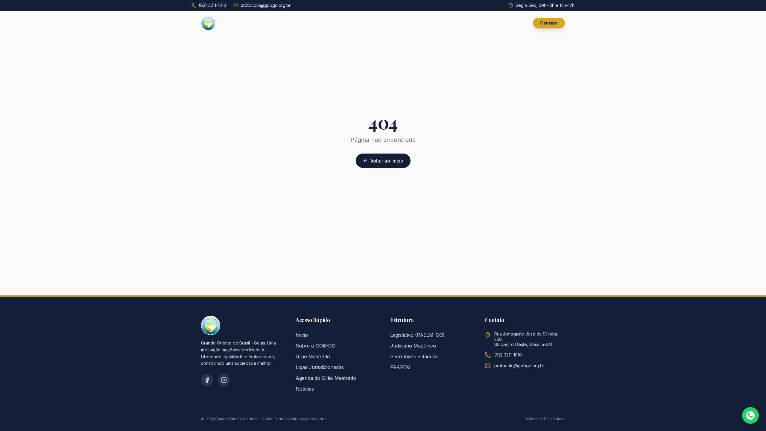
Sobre (358, 22)
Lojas (443, 22)
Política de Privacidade (545, 419)
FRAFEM (400, 367)
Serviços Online (504, 22)
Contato (549, 22)
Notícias (468, 22)
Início (335, 22)
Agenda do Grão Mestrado (326, 378)
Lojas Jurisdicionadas (320, 367)
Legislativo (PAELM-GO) (417, 335)
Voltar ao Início (386, 161)
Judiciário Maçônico (413, 346)
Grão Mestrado (313, 356)
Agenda (419, 22)
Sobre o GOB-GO (315, 346)
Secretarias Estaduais (414, 356)
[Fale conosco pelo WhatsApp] (750, 415)
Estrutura (384, 22)
